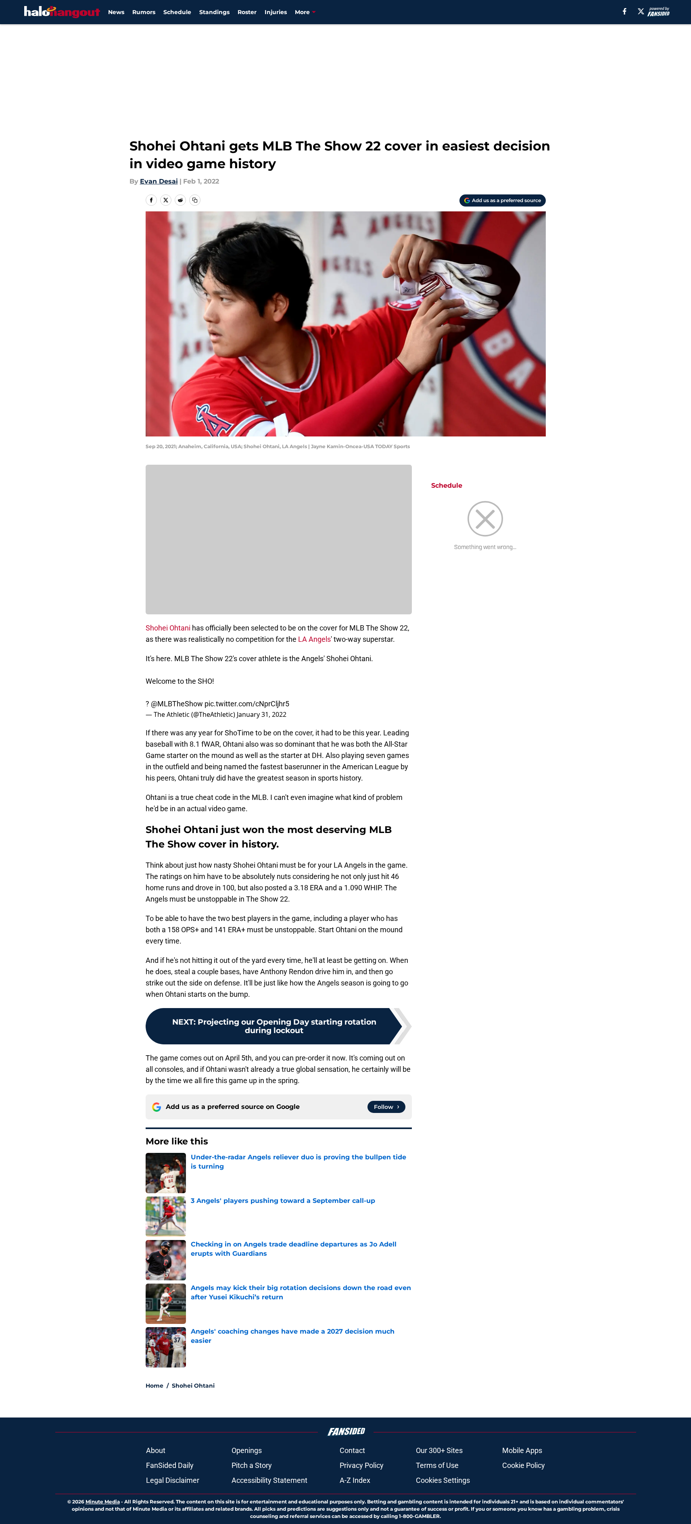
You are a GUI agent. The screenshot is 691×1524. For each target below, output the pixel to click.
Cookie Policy (523, 1465)
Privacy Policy (362, 1465)
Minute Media (103, 1502)
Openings (247, 1450)
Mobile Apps (522, 1450)
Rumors (143, 12)
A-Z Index (355, 1480)
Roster (247, 12)
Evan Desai (159, 181)
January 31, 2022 (261, 714)
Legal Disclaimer (172, 1480)
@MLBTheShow (177, 703)
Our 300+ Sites (439, 1450)
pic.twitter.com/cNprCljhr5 (247, 703)
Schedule (177, 12)
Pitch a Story (252, 1465)
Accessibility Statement (269, 1480)
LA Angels (314, 639)
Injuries (276, 12)
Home (154, 1385)
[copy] (194, 200)
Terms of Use (437, 1465)
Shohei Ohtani (168, 628)
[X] (641, 11)
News (116, 12)
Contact (352, 1450)
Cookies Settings (443, 1480)
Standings (214, 12)
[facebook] (624, 11)
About (155, 1450)
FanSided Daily (170, 1465)
